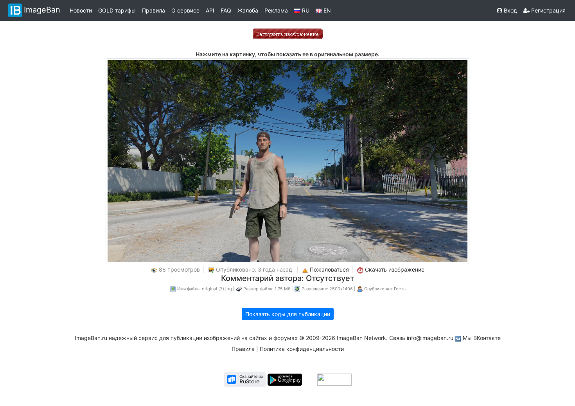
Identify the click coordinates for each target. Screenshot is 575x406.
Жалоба (247, 10)
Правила (153, 10)
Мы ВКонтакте (482, 337)
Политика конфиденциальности (302, 348)
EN (326, 10)
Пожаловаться (329, 269)
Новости (81, 10)
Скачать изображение (394, 269)
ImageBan (42, 9)
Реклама (276, 10)
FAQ (226, 10)
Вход (509, 10)
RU (304, 10)
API (210, 10)
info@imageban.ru (430, 337)
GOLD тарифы (117, 10)
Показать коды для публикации (287, 314)
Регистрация (548, 10)
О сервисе (185, 10)
